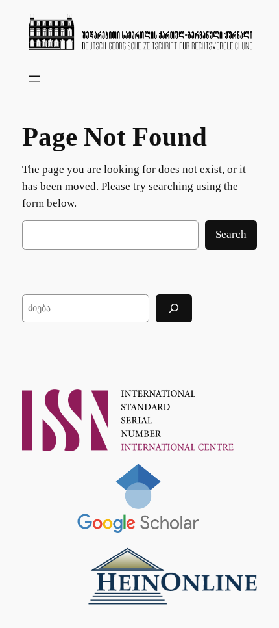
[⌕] (174, 308)
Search (231, 234)
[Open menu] (34, 78)
